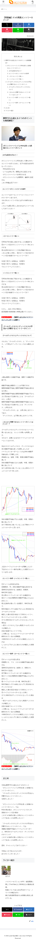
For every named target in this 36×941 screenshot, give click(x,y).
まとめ (7, 108)
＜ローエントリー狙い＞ (16, 76)
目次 (15, 56)
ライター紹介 (9, 110)
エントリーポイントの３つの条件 (19, 73)
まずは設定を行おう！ (15, 71)
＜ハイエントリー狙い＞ (16, 79)
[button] (29, 30)
